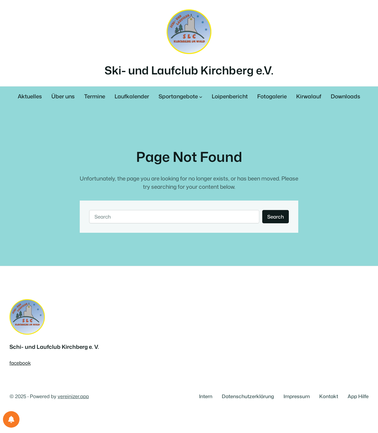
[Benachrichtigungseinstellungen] (11, 419)
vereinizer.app (73, 396)
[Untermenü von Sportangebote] (200, 96)
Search (275, 216)
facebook (20, 362)
